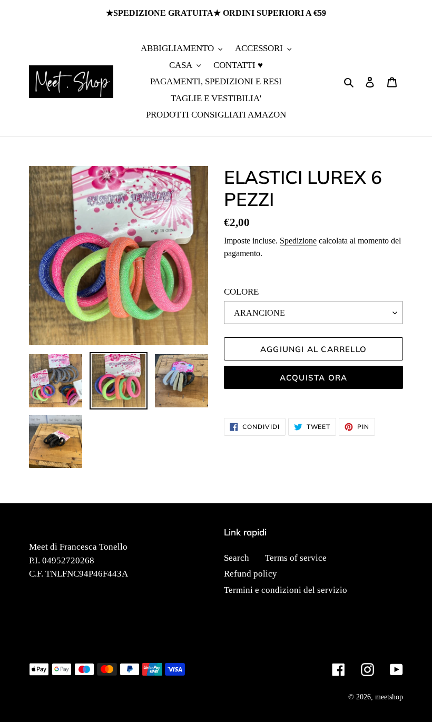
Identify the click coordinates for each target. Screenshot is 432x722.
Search (236, 558)
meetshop (389, 697)
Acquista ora (313, 378)
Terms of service (296, 558)
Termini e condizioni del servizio (285, 590)
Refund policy (250, 574)
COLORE (241, 292)
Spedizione (298, 240)
